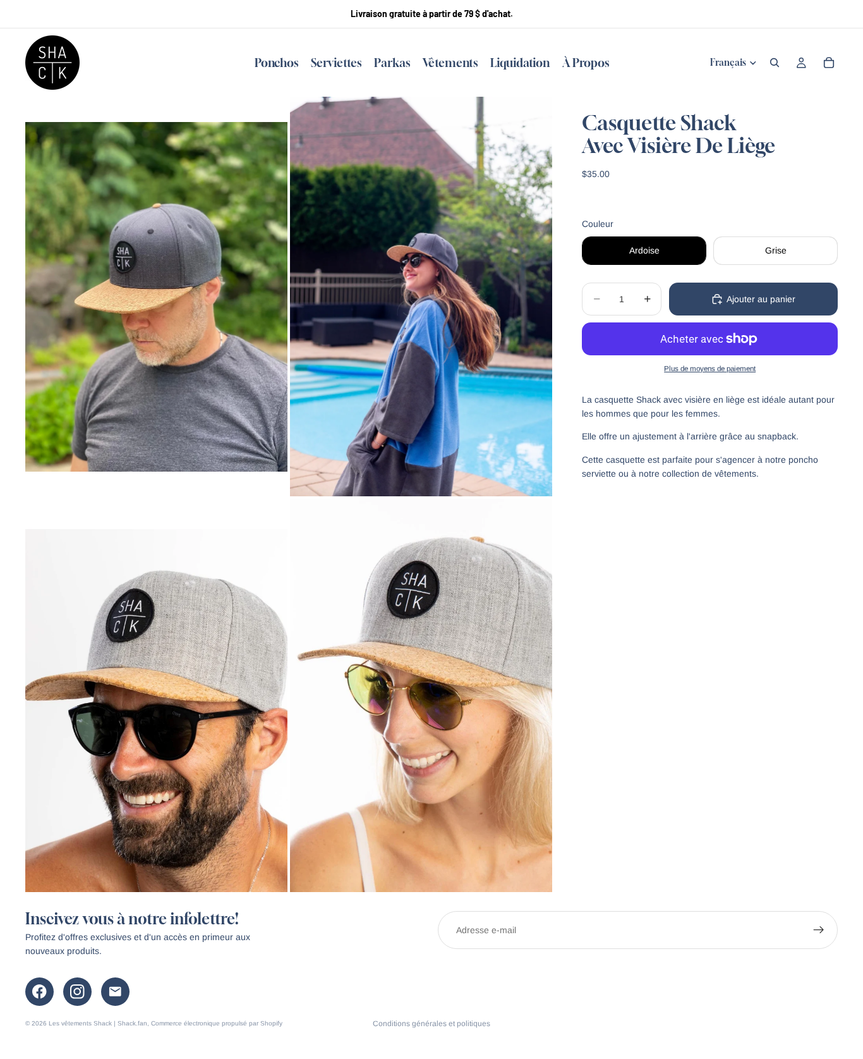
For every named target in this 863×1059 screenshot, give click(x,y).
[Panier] (829, 63)
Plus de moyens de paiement (710, 368)
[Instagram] (77, 991)
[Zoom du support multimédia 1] (156, 296)
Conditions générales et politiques (431, 1023)
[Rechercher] (774, 63)
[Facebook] (39, 991)
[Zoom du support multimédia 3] (156, 695)
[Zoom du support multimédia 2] (421, 296)
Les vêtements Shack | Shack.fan (98, 1023)
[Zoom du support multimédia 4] (421, 695)
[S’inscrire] (819, 930)
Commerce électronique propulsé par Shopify (216, 1023)
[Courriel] (115, 991)
